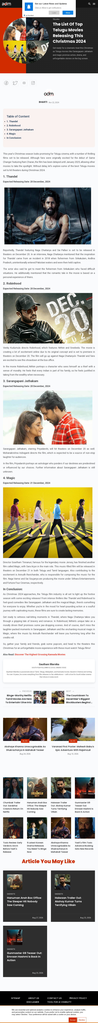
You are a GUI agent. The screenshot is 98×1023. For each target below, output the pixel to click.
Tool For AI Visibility (59, 1002)
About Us (33, 998)
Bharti (43, 102)
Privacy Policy (78, 998)
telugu (56, 19)
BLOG (25, 741)
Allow (68, 12)
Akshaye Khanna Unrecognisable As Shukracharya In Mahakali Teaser (25, 748)
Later (54, 12)
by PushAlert (30, 15)
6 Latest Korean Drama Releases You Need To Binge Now (36, 847)
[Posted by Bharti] (49, 94)
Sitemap (15, 998)
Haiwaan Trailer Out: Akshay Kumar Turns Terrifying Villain (61, 807)
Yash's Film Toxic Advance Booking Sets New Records (84, 845)
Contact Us (54, 998)
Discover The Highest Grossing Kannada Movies (40, 654)
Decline (82, 1020)
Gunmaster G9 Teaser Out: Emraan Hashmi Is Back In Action (84, 807)
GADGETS (11, 894)
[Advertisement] (9, 52)
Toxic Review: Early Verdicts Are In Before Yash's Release (12, 847)
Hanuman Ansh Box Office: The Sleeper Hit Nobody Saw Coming (37, 807)
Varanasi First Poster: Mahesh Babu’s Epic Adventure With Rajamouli (73, 748)
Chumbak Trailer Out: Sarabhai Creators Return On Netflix (13, 807)
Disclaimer (33, 1002)
